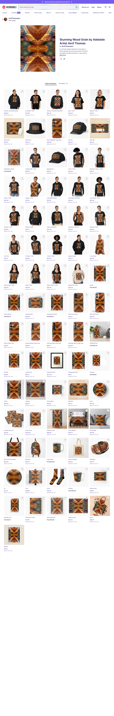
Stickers (27, 12)
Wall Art (48, 12)
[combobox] (48, 7)
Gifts (110, 12)
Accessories (84, 12)
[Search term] (76, 7)
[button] (57, 1)
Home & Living (60, 12)
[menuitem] (4, 13)
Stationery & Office (98, 12)
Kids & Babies (73, 12)
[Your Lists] (105, 7)
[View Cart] (110, 7)
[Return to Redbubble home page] (9, 7)
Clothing (16, 12)
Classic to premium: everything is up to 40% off (57, 1)
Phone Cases (38, 12)
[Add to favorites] (61, 58)
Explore (4, 12)
